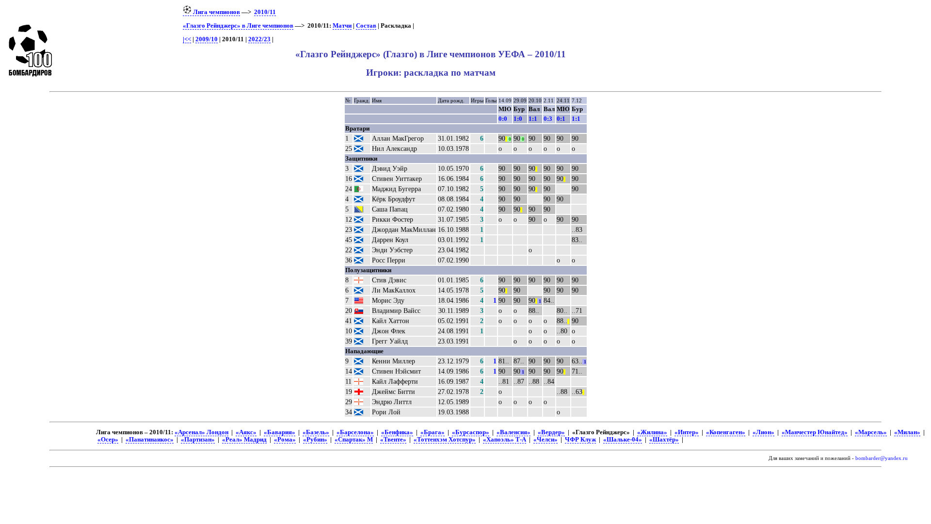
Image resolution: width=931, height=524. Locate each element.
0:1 (561, 118)
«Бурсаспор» (470, 432)
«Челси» (545, 439)
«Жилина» (652, 432)
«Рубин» (315, 439)
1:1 (533, 118)
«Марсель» (871, 432)
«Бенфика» (397, 432)
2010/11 (265, 12)
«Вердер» (551, 432)
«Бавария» (279, 432)
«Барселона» (355, 432)
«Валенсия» (513, 432)
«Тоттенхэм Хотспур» (445, 439)
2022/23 (259, 39)
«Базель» (316, 432)
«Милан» (907, 432)
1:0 (518, 118)
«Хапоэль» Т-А (504, 439)
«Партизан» (198, 439)
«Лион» (763, 432)
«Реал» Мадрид (244, 439)
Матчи (342, 25)
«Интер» (686, 432)
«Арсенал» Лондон (201, 432)
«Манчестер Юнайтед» (815, 432)
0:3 (548, 118)
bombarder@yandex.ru (881, 458)
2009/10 (206, 39)
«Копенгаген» (725, 432)
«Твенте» (393, 439)
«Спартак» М (354, 439)
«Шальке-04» (622, 439)
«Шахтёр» (664, 439)
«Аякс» (246, 432)
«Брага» (432, 432)
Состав (366, 25)
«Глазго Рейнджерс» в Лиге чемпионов (238, 25)
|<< (187, 39)
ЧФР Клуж (580, 439)
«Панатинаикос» (150, 439)
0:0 (502, 118)
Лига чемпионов (216, 12)
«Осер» (107, 439)
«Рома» (285, 439)
